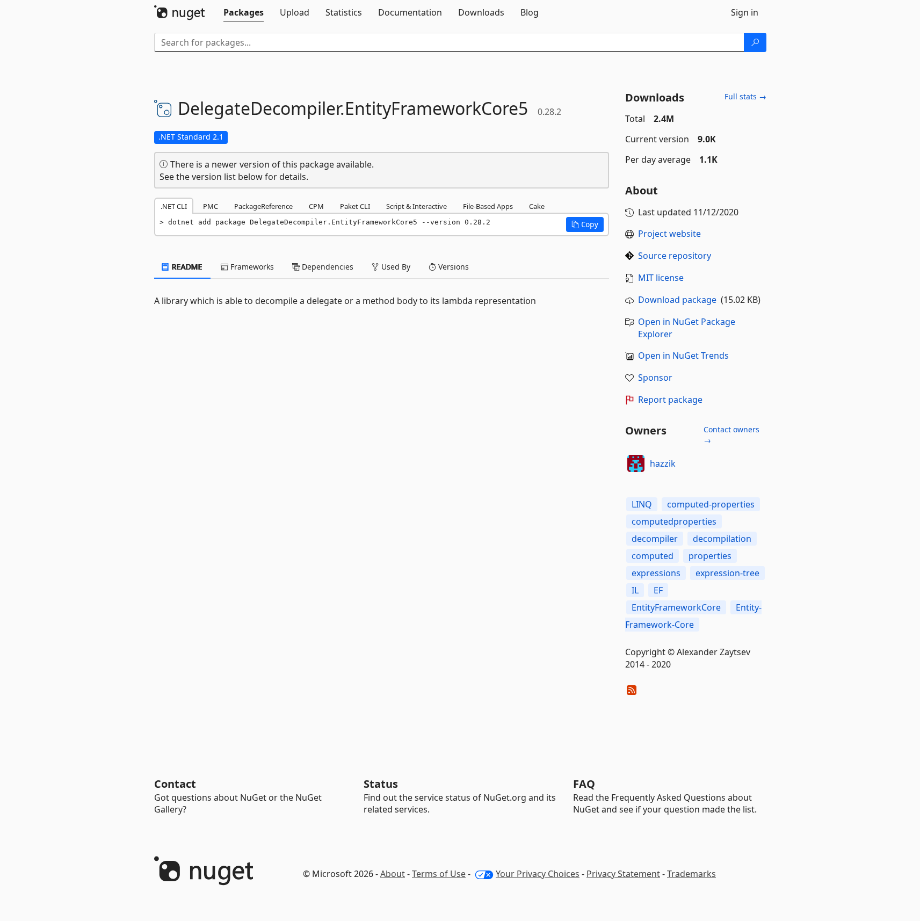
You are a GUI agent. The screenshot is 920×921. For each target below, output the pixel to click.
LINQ (642, 504)
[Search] (755, 42)
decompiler (655, 539)
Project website (669, 234)
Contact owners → (731, 434)
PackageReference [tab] (263, 206)
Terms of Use (439, 874)
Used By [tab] (394, 267)
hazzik (663, 463)
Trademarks (691, 874)
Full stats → (745, 96)
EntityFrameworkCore (676, 607)
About (392, 874)
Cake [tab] (537, 206)
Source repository (674, 256)
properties (710, 556)
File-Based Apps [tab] (488, 206)
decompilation (722, 539)
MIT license (661, 278)
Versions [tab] (452, 267)
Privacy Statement (623, 874)
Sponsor (655, 377)
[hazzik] (636, 463)
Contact (175, 784)
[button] (585, 224)
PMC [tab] (210, 206)
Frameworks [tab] (251, 267)
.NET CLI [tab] (174, 206)
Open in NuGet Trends (683, 355)
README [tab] (186, 267)
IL (635, 590)
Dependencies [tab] (326, 267)
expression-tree (727, 573)
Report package (670, 399)
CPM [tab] (316, 206)
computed (652, 556)
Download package (677, 300)
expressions (656, 573)
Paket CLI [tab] (355, 206)
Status (381, 784)
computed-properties (711, 504)
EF (658, 590)
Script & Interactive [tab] (416, 206)
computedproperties (674, 521)
